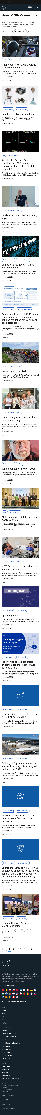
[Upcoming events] (20, 608)
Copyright (5, 1100)
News (19, 210)
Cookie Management (8, 1108)
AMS (4, 60)
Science (4, 1017)
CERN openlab (21, 918)
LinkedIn (5, 1069)
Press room (6, 1052)
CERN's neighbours (8, 1040)
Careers (4, 1030)
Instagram (5, 1066)
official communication (24, 309)
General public (21, 561)
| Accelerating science (10, 2)
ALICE (4, 512)
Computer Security (23, 260)
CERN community (14, 60)
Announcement (8, 109)
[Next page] (36, 949)
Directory (36, 2)
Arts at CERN (6, 1059)
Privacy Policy (6, 1104)
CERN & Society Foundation (11, 1043)
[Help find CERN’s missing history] (20, 106)
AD (4, 155)
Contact (4, 1023)
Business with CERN (9, 1034)
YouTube (5, 1072)
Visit (3, 1020)
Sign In (31, 2)
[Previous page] (4, 949)
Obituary (19, 464)
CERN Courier (6, 1056)
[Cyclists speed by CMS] (20, 363)
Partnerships (6, 1046)
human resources (22, 811)
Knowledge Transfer (9, 1037)
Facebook (5, 1076)
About (4, 1010)
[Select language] (37, 7)
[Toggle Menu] (30, 7)
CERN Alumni (6, 1049)
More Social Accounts (10, 1079)
